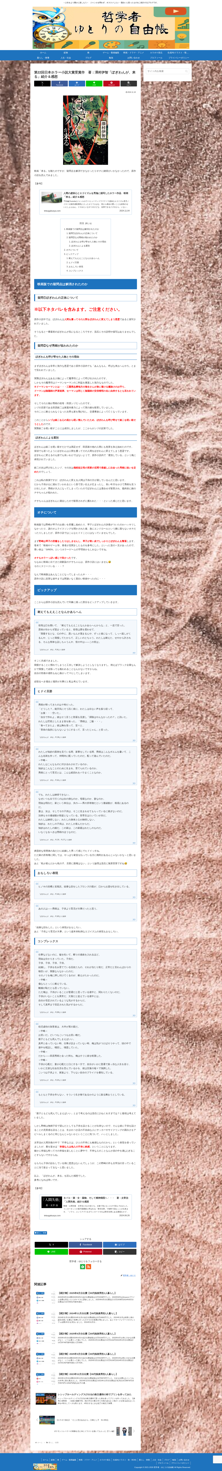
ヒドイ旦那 (74, 262)
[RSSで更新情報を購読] (88, 1266)
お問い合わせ (184, 1460)
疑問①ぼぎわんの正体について (83, 233)
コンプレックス (76, 270)
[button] (129, 83)
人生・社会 (156, 1460)
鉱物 (53, 1460)
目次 (82, 223)
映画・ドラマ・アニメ (88, 1460)
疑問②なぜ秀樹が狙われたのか (83, 237)
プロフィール (163, 1463)
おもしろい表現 (76, 266)
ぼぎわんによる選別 (80, 246)
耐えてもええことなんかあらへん (84, 258)
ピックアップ (72, 254)
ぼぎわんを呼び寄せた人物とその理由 (88, 241)
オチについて (72, 250)
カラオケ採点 (105, 1460)
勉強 (174, 1460)
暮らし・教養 (41, 1233)
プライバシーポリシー (180, 1463)
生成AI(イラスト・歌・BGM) (124, 1460)
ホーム (45, 1460)
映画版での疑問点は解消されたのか (82, 229)
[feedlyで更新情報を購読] (82, 1266)
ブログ (167, 1460)
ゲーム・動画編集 (69, 1460)
